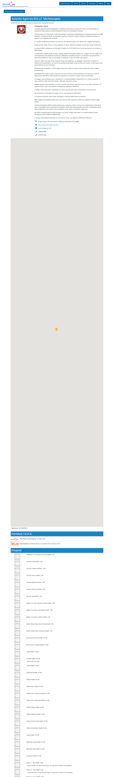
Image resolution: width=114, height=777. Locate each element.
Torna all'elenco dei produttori (14, 11)
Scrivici (83, 3)
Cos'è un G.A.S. (65, 3)
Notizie (101, 3)
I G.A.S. (76, 3)
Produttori (92, 3)
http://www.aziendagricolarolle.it (48, 125)
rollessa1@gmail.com (44, 128)
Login (108, 3)
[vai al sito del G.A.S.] (15, 539)
